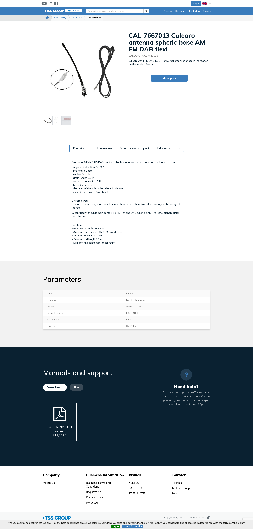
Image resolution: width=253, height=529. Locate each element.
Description (81, 148)
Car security (60, 18)
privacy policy (154, 522)
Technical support (183, 488)
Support (207, 11)
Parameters (104, 148)
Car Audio (77, 18)
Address (177, 482)
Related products (168, 148)
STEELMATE (137, 493)
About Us (49, 482)
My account (93, 502)
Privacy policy (94, 497)
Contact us (194, 11)
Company (180, 11)
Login (196, 3)
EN (209, 3)
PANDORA (135, 488)
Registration (93, 492)
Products (168, 11)
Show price (169, 78)
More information (132, 526)
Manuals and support (134, 148)
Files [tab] (76, 387)
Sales (175, 493)
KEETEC (134, 482)
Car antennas (94, 18)
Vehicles (74, 11)
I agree (115, 526)
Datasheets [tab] (55, 387)
